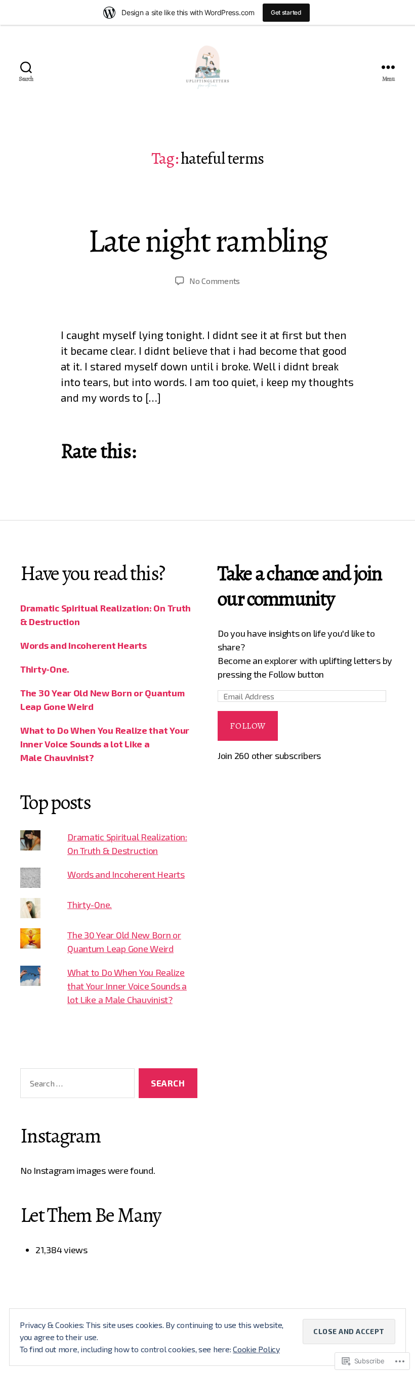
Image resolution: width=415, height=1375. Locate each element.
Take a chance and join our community (300, 586)
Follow (247, 726)
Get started (286, 12)
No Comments (214, 281)
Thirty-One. (44, 669)
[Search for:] (75, 1085)
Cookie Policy (256, 1349)
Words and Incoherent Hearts (83, 645)
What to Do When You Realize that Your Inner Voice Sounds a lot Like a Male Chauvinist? (104, 744)
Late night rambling (207, 241)
